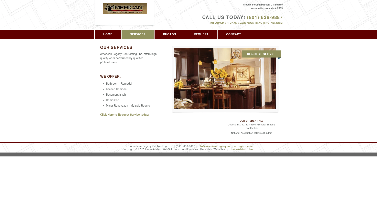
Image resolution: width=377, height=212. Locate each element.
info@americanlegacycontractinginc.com (246, 23)
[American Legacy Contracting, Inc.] (125, 13)
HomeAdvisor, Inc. (242, 149)
